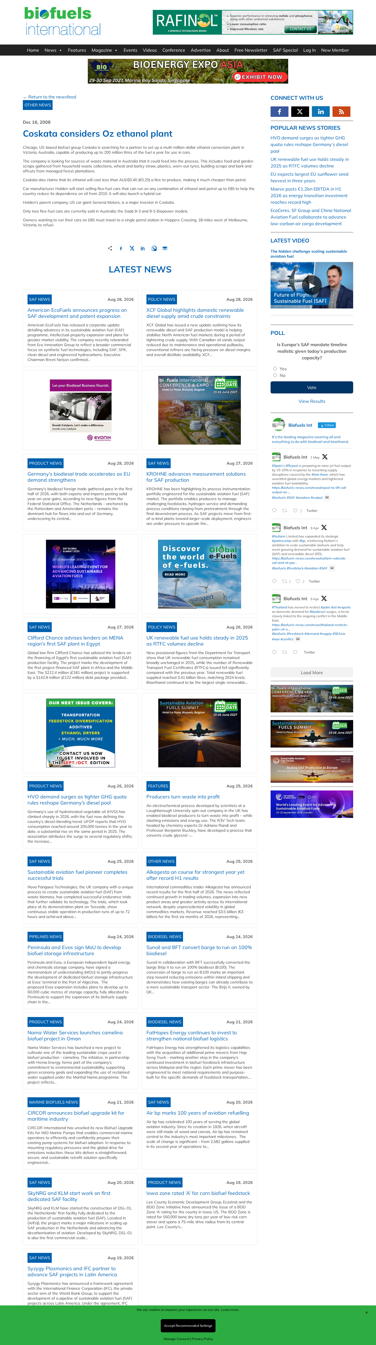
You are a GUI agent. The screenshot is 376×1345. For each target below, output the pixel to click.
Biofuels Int (295, 457)
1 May (315, 457)
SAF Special (285, 50)
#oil (334, 607)
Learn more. (230, 1310)
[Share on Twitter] (132, 247)
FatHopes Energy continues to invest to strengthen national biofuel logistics (191, 1035)
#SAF (291, 497)
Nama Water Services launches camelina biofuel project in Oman (75, 1035)
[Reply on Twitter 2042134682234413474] (276, 652)
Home (33, 50)
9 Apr (314, 528)
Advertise (201, 50)
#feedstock (295, 568)
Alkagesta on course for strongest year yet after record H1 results (195, 875)
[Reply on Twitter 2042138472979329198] (276, 582)
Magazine (102, 50)
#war (324, 474)
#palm (325, 607)
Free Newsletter (251, 50)
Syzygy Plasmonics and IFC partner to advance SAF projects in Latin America (72, 1271)
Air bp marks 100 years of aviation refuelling (197, 1113)
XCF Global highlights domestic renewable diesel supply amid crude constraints (195, 313)
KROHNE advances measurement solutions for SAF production (196, 477)
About (222, 50)
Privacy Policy (202, 1339)
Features (77, 50)
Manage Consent (176, 1339)
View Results (312, 401)
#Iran (315, 474)
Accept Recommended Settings (188, 1326)
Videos (150, 50)
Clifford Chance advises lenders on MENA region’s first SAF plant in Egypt (75, 641)
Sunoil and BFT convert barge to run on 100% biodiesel (199, 950)
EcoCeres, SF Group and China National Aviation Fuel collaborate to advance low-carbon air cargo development (311, 217)
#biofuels (279, 497)
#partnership (281, 541)
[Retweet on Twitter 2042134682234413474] (286, 652)
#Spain (277, 466)
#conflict (286, 639)
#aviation (303, 497)
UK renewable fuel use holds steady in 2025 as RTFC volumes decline (197, 641)
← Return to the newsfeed (49, 97)
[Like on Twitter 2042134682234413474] (297, 652)
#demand (311, 634)
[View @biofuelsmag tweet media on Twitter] (327, 497)
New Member (335, 50)
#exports (344, 607)
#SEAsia (339, 634)
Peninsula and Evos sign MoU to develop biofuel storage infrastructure (74, 950)
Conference (173, 50)
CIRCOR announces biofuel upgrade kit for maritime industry (76, 1116)
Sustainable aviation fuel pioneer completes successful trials (77, 875)
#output (317, 497)
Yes (283, 368)
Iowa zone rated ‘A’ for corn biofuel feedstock (198, 1193)
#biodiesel (317, 612)
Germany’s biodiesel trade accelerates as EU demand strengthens (79, 477)
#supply (326, 634)
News (50, 50)
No (282, 375)
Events (130, 50)
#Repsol (292, 466)
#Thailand (279, 607)
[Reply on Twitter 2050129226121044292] (276, 511)
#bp (302, 541)
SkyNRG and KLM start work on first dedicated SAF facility (69, 1196)
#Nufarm (278, 536)
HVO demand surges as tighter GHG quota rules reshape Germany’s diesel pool (77, 799)
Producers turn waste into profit (183, 796)
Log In (309, 50)
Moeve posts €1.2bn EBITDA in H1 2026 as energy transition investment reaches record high (309, 195)
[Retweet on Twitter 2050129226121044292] (286, 511)
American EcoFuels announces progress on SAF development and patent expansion (77, 313)
